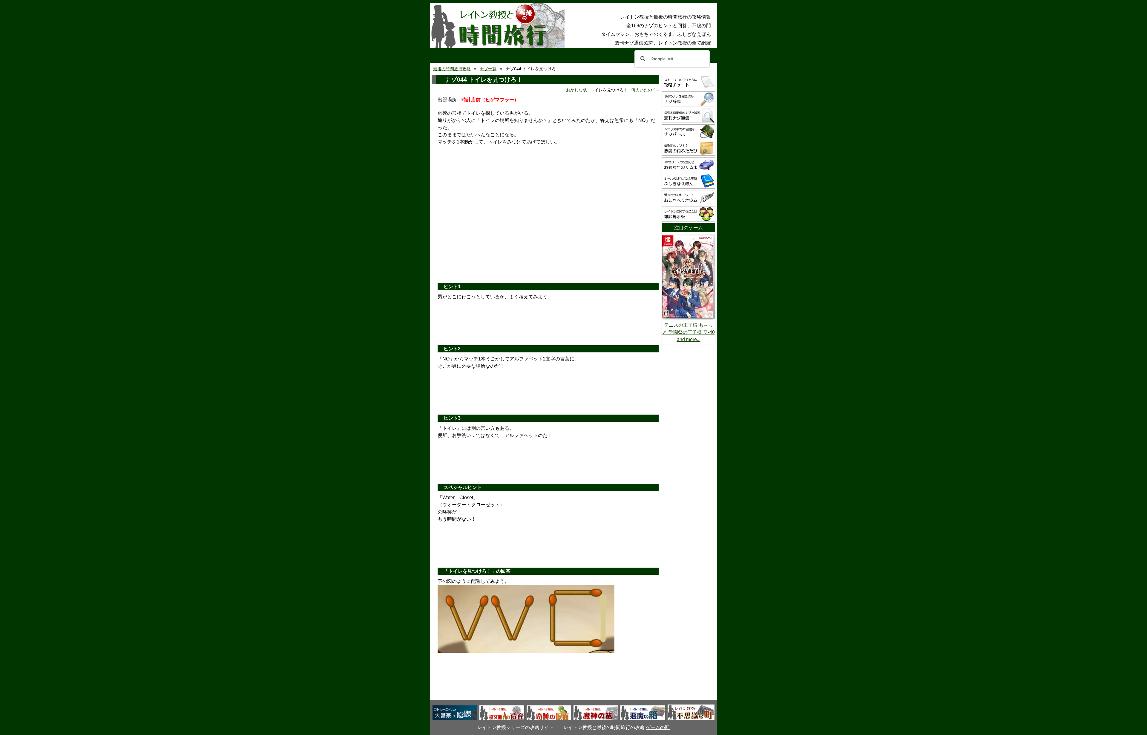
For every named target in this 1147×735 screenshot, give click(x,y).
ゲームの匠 (658, 727)
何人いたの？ (643, 90)
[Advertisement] (548, 232)
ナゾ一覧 (488, 68)
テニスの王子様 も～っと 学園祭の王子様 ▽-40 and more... (689, 332)
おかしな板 (576, 90)
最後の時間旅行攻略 (452, 68)
